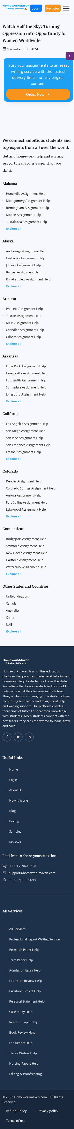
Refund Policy (16, 1111)
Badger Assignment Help (23, 272)
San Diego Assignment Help (25, 431)
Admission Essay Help (25, 970)
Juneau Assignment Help (23, 265)
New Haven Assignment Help (26, 553)
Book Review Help (22, 1032)
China (10, 617)
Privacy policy (47, 1111)
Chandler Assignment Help (25, 330)
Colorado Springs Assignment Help (31, 488)
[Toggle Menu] (66, 8)
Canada (11, 603)
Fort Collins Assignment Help (26, 502)
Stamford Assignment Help (25, 546)
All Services (17, 929)
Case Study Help (20, 1012)
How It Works (19, 800)
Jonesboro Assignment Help (26, 394)
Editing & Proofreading (25, 1074)
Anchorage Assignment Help (26, 251)
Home (13, 769)
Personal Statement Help (27, 1001)
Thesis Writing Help (23, 1053)
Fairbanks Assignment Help (25, 258)
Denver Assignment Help (24, 481)
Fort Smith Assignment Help (26, 380)
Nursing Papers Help (23, 1063)
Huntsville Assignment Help (25, 193)
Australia (12, 610)
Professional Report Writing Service (34, 939)
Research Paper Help (24, 949)
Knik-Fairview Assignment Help (28, 279)
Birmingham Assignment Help (27, 208)
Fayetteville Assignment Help (26, 373)
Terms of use (15, 1120)
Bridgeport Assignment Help (26, 539)
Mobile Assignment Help (23, 215)
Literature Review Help (25, 981)
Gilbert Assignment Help (23, 337)
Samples (15, 831)
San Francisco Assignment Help (28, 445)
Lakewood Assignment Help (26, 509)
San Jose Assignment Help (24, 438)
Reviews (15, 842)
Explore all (13, 229)
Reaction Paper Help (23, 1022)
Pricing (14, 821)
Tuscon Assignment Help (23, 316)
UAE (9, 624)
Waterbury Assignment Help (26, 567)
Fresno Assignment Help (23, 452)
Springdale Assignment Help (26, 387)
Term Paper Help (21, 960)
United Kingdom (17, 596)
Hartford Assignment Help (24, 560)
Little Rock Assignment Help (26, 366)
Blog (12, 811)
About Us (16, 790)
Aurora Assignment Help (23, 495)
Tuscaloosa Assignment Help (26, 222)
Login (13, 780)
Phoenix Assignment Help (24, 309)
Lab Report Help (20, 1043)
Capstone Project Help (25, 991)
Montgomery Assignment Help (28, 200)
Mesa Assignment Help (22, 323)
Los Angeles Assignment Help (27, 424)
